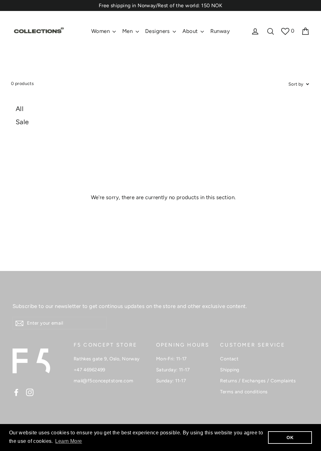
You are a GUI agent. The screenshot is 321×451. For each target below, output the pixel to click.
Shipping (229, 370)
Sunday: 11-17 (171, 381)
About (190, 31)
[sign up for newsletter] (19, 323)
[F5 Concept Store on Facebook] (16, 392)
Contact (229, 359)
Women (101, 31)
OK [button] (290, 437)
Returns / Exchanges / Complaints (258, 381)
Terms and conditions (244, 392)
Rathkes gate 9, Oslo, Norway (107, 359)
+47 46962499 (89, 370)
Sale (22, 122)
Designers (158, 31)
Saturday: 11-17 (173, 370)
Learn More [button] (68, 441)
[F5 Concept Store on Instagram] (30, 392)
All (20, 109)
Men (128, 31)
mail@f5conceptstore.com (104, 381)
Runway (220, 31)
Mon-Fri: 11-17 (171, 359)
